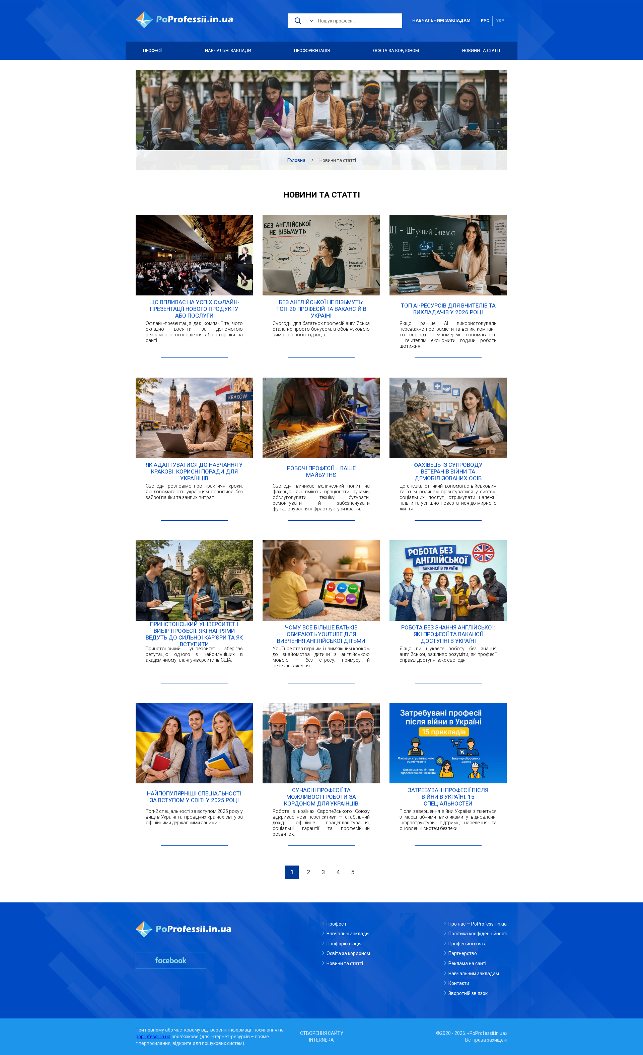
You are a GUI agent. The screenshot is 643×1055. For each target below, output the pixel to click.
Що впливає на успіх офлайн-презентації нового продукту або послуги (194, 309)
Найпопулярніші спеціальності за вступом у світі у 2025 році (194, 796)
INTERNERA (321, 1040)
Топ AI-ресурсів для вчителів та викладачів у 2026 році (448, 309)
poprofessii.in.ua (153, 1036)
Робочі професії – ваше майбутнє (321, 471)
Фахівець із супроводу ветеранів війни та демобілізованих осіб (448, 471)
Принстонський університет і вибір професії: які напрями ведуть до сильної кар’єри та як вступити (194, 634)
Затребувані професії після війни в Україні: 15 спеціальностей (448, 796)
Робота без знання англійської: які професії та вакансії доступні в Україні (448, 634)
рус (485, 20)
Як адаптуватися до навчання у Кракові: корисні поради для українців (194, 471)
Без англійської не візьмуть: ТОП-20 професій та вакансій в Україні (321, 309)
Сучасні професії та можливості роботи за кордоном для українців (321, 796)
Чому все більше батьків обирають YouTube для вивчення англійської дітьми (321, 634)
